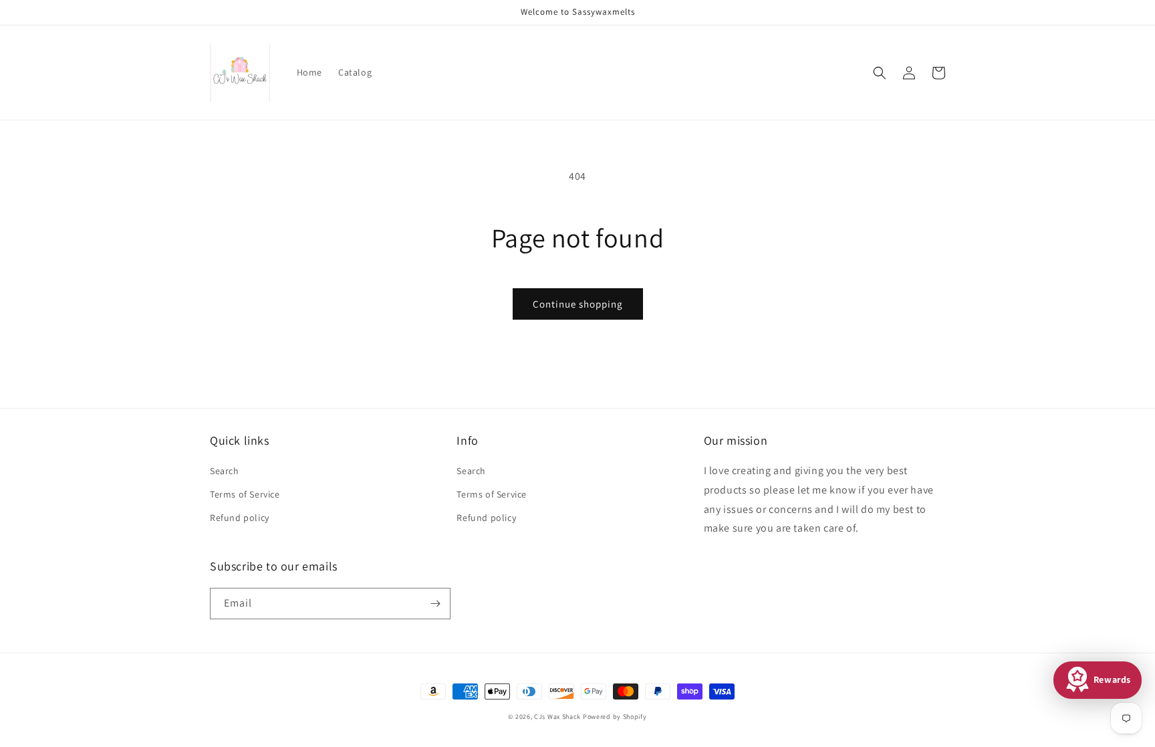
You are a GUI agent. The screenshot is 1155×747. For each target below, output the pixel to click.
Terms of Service (245, 494)
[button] (879, 73)
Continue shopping (578, 304)
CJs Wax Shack (557, 716)
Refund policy (239, 518)
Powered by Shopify (615, 716)
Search (224, 471)
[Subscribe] (435, 603)
